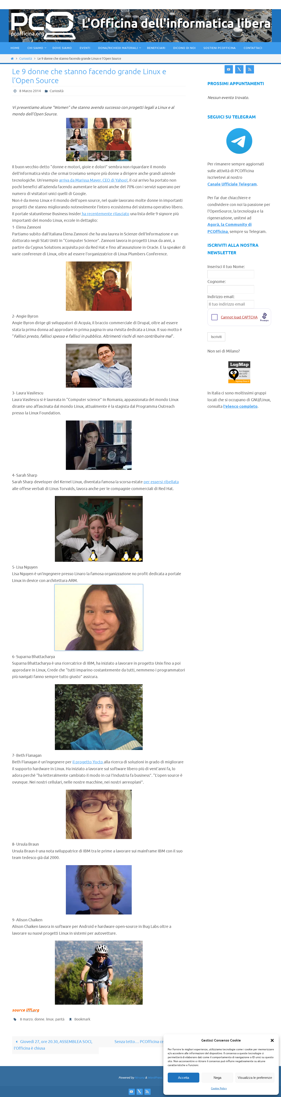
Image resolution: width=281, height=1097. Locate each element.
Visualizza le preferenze (255, 1077)
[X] (239, 69)
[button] (272, 1040)
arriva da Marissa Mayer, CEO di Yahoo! (93, 180)
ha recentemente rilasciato (105, 213)
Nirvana (139, 1077)
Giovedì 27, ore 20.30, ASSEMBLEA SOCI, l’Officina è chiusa (53, 1045)
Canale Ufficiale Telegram (232, 184)
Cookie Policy (219, 1088)
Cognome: (216, 281)
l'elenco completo (240, 406)
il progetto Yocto (88, 762)
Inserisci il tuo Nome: (226, 266)
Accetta (183, 1077)
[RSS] (250, 69)
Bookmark (82, 1019)
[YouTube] (229, 69)
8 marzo (26, 1019)
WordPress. (155, 1077)
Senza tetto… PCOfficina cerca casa (146, 1041)
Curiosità (25, 59)
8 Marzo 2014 (30, 91)
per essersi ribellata (161, 482)
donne (39, 1019)
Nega (217, 1077)
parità (59, 1019)
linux (50, 1019)
